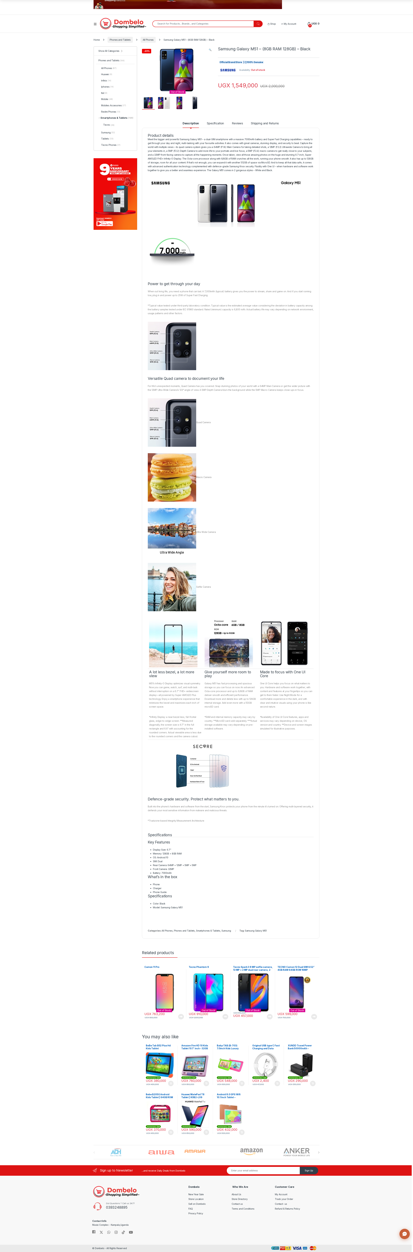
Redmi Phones (110, 111)
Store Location (196, 1199)
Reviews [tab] (237, 123)
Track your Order (284, 1199)
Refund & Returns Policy (287, 1208)
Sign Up (309, 1170)
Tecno (108, 124)
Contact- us (281, 1203)
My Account (289, 23)
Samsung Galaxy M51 (256, 930)
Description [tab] (191, 123)
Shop (273, 23)
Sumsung (226, 930)
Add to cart (171, 1083)
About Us (236, 1194)
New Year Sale (196, 1194)
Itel (104, 93)
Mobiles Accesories (113, 105)
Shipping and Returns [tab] (265, 123)
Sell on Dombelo (197, 1203)
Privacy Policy (195, 1213)
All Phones (148, 39)
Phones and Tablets (120, 39)
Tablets (107, 138)
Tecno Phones (110, 145)
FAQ (190, 1208)
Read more (181, 1016)
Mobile (107, 99)
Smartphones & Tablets (208, 930)
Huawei (106, 74)
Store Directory (240, 1199)
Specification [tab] (215, 123)
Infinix (106, 80)
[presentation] (318, 1152)
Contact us (237, 1203)
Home (97, 39)
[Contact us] (404, 1234)
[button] (210, 50)
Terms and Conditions (243, 1208)
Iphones (107, 86)
